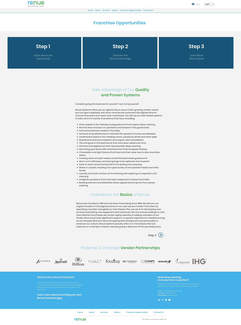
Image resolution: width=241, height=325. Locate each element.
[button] (106, 10)
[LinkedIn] (159, 300)
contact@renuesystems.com (172, 291)
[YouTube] (169, 300)
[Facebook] (162, 300)
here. (59, 298)
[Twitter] (166, 300)
